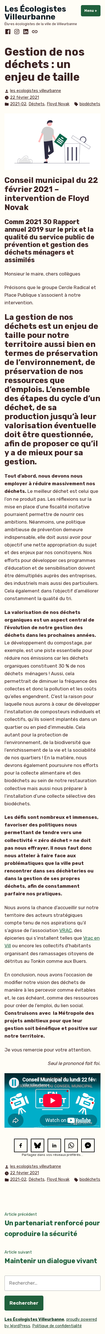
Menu (92, 11)
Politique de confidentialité (57, 1326)
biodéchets (90, 104)
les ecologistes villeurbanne (35, 90)
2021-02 (18, 104)
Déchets (37, 104)
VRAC (65, 930)
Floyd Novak (58, 104)
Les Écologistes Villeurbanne (35, 12)
